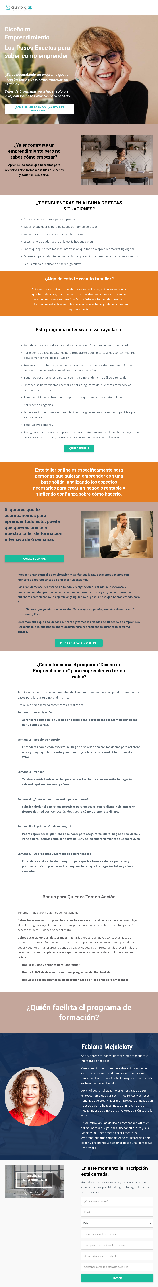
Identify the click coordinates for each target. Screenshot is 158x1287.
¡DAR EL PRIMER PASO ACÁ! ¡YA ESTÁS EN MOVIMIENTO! (39, 109)
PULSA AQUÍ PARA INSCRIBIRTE (79, 643)
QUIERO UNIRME (79, 448)
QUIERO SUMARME (34, 558)
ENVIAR (117, 1278)
